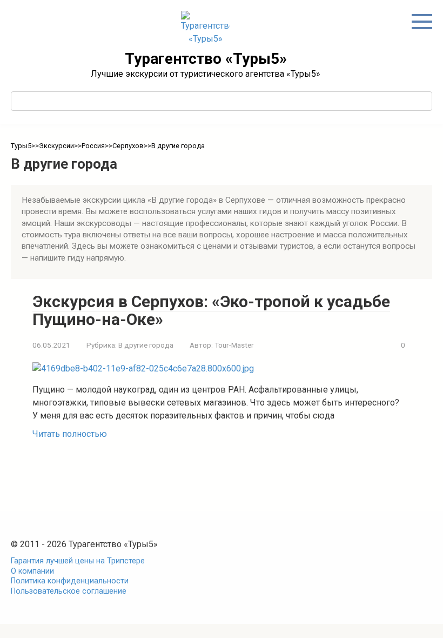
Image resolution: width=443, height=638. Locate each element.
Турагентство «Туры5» (206, 59)
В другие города (145, 345)
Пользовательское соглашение (68, 591)
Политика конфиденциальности (70, 581)
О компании (32, 571)
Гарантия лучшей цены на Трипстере (78, 561)
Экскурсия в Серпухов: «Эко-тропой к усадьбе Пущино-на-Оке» (211, 310)
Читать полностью (69, 434)
